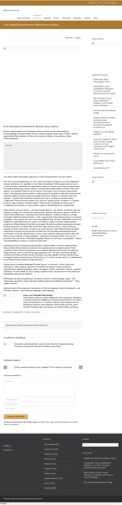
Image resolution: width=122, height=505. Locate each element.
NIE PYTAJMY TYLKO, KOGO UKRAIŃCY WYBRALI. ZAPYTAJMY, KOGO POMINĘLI (98, 475)
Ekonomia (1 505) (51, 449)
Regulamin (8, 450)
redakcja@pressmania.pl (107, 231)
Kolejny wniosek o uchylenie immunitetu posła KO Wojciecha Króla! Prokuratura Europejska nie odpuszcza (104, 122)
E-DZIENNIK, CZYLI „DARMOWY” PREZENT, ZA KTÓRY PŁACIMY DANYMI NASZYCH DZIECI (97, 465)
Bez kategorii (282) (51, 444)
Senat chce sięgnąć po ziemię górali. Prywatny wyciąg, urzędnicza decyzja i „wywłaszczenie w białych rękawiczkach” (105, 144)
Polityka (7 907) (50, 469)
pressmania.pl (97, 235)
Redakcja (9, 312)
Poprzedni (69, 38)
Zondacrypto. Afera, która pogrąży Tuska (99, 458)
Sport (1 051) (49, 483)
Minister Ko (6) (50, 464)
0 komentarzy (36, 312)
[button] (101, 17)
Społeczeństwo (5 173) (53, 478)
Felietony (27, 312)
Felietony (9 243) (50, 454)
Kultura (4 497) (50, 459)
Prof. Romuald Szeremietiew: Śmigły (98, 482)
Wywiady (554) (50, 488)
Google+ (3, 503)
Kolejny (78, 38)
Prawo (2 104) (49, 473)
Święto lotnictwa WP (101, 168)
